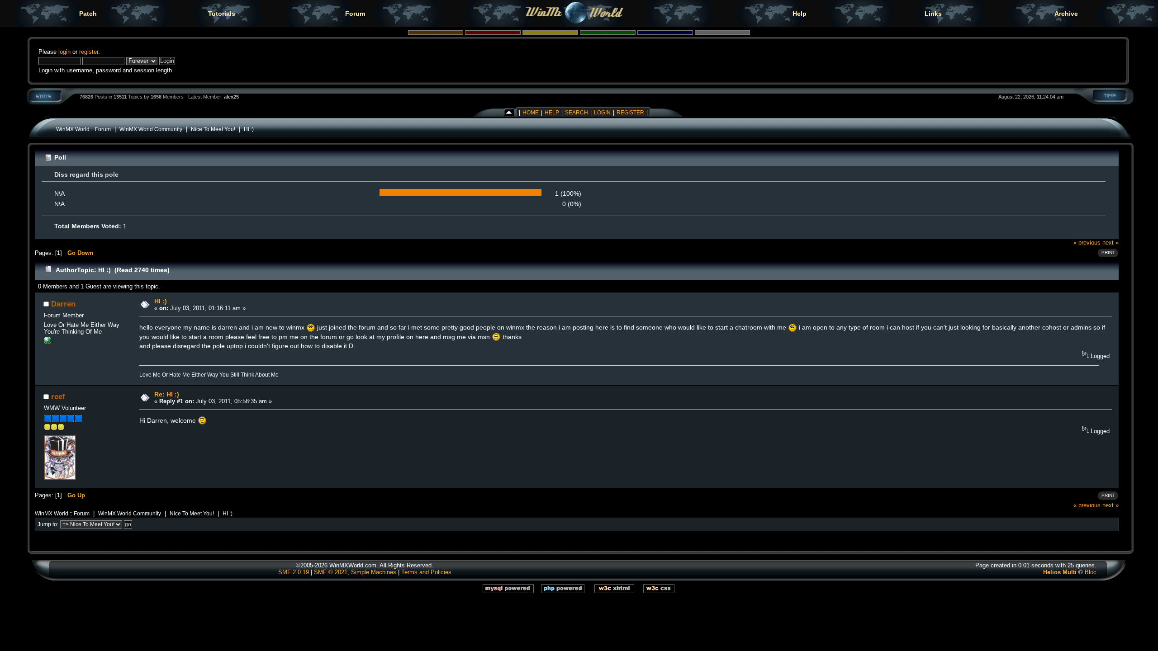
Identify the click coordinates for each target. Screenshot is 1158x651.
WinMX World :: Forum (83, 129)
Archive (1066, 13)
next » (1110, 242)
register (88, 51)
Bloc (1090, 572)
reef (58, 396)
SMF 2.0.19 (293, 572)
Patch (88, 13)
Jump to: (48, 524)
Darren (63, 303)
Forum (355, 13)
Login (602, 112)
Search (576, 112)
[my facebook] (47, 342)
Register (630, 112)
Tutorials (221, 13)
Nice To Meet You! (213, 129)
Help (800, 13)
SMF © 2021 (330, 572)
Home (530, 112)
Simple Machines (373, 572)
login (64, 51)
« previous (1087, 242)
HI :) (249, 129)
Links (933, 13)
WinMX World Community (150, 129)
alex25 (231, 96)
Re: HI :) (166, 394)
